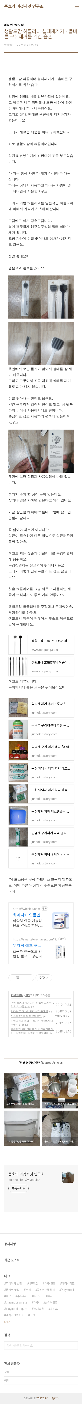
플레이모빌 (51, 1302)
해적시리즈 (68, 1283)
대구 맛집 (50, 1283)
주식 (28, 1289)
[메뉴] (77, 6)
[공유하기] (24, 978)
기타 (27, 995)
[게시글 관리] (29, 978)
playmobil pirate (16, 1302)
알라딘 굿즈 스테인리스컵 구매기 (29, 1011)
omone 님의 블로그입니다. (24, 1180)
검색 (74, 1346)
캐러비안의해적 (15, 1315)
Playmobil (67, 1289)
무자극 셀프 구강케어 (27, 945)
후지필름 (39, 1308)
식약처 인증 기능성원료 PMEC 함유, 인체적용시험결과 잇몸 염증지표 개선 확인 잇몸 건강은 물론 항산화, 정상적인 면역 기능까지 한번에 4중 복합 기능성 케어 (28, 923)
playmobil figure (16, 1308)
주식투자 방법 (14, 1283)
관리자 (55, 1398)
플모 (8, 1296)
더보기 (7, 1322)
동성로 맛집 (12, 1289)
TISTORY (42, 1398)
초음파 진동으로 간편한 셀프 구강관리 (27, 953)
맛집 (32, 1315)
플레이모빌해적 (46, 1289)
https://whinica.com (26, 908)
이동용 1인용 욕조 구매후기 (26, 1016)
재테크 (54, 1308)
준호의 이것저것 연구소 (23, 6)
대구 (36, 1302)
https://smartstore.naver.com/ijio (35, 939)
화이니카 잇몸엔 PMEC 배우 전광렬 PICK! (27, 915)
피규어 (37, 1296)
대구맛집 (33, 1283)
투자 (50, 1296)
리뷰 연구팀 (17, 995)
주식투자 (22, 1296)
